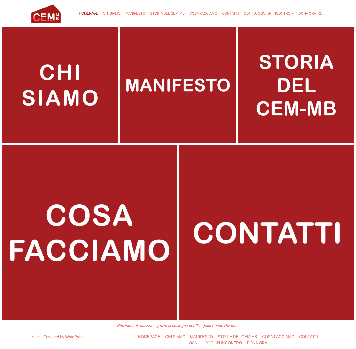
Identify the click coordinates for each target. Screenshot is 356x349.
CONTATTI (230, 13)
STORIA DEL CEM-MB (167, 13)
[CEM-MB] (46, 13)
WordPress (74, 337)
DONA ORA (307, 13)
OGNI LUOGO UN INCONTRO (215, 343)
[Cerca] (320, 13)
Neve (36, 337)
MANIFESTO (135, 13)
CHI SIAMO (112, 13)
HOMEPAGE (88, 13)
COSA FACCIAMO (203, 13)
